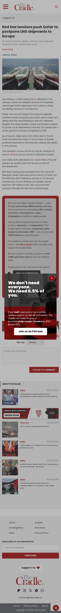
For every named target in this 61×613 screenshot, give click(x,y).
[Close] (51, 278)
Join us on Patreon (31, 331)
